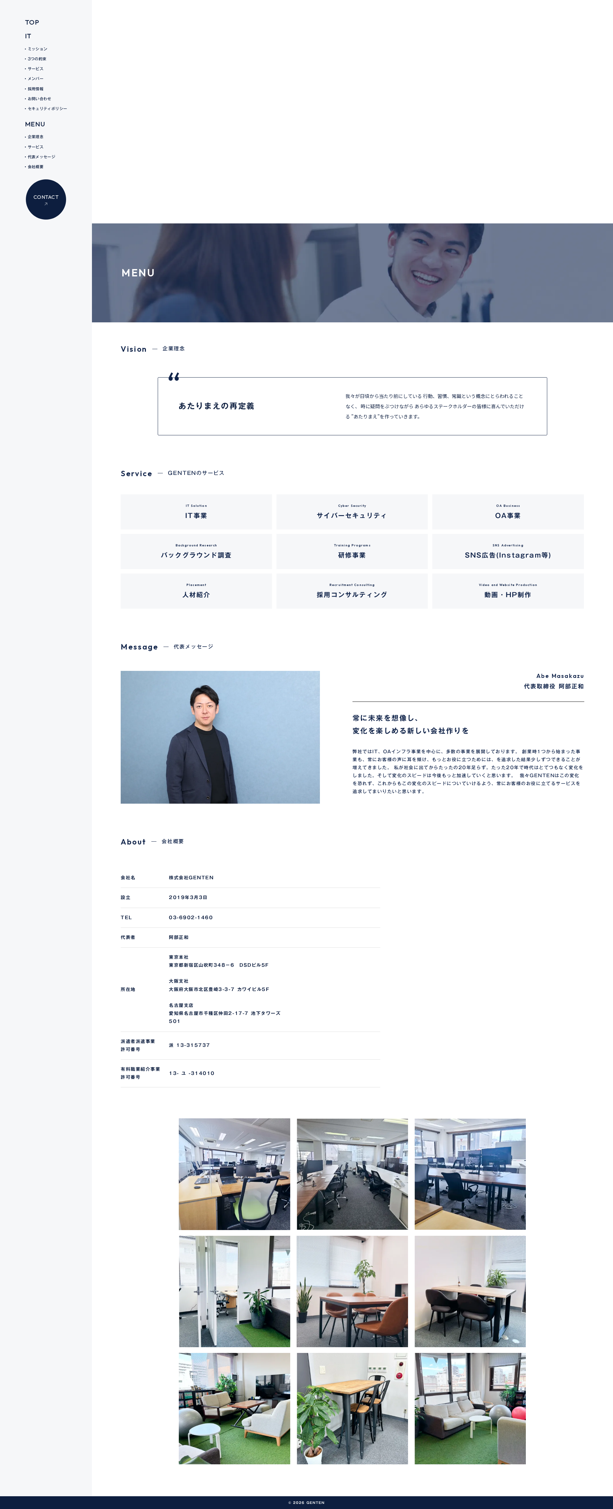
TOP (32, 22)
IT (28, 36)
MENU (35, 124)
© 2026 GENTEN (306, 1502)
